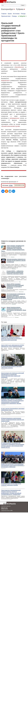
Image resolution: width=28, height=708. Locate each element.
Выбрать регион (4, 508)
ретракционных (14, 118)
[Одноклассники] (6, 191)
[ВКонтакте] (3, 191)
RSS (12, 510)
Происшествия (5, 16)
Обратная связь (4, 507)
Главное (3, 13)
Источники (16, 13)
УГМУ (11, 185)
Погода (23, 13)
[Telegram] (10, 191)
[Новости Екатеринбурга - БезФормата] (8, 1)
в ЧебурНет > (22, 16)
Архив (10, 13)
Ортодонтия (19, 67)
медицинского (5, 80)
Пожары (14, 16)
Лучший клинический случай (10, 126)
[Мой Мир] (13, 191)
